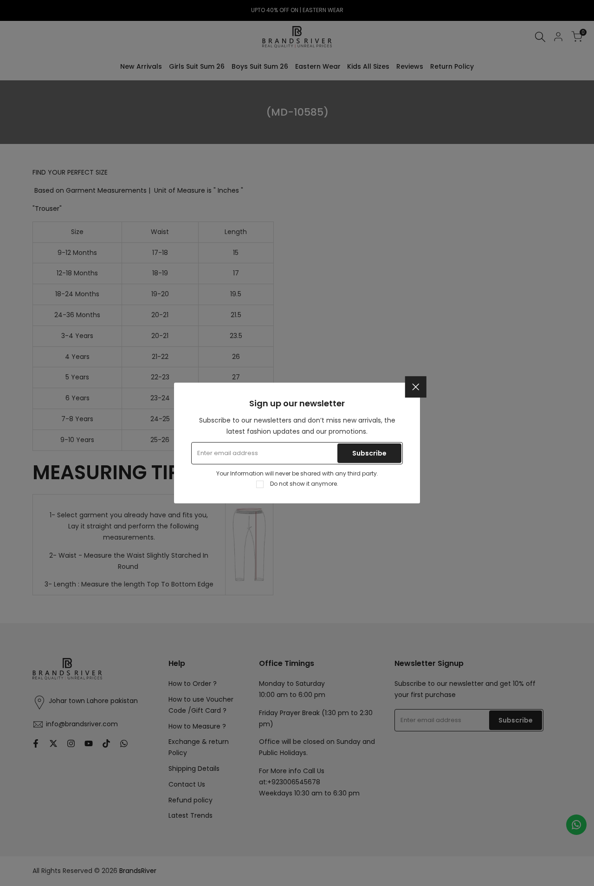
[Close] (415, 386)
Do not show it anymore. (304, 484)
